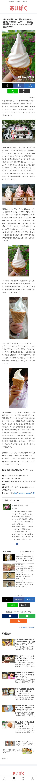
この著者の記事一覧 (27, 551)
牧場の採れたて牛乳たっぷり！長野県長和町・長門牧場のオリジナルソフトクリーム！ (24, 576)
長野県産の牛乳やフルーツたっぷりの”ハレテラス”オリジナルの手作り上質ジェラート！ (24, 584)
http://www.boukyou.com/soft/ (24, 493)
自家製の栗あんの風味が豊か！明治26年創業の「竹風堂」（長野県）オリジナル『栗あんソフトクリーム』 (24, 559)
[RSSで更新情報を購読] (18, 621)
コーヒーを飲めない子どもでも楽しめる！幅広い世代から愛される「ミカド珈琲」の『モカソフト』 (24, 568)
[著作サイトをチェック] (10, 616)
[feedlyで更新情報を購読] (27, 616)
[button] (24, 91)
